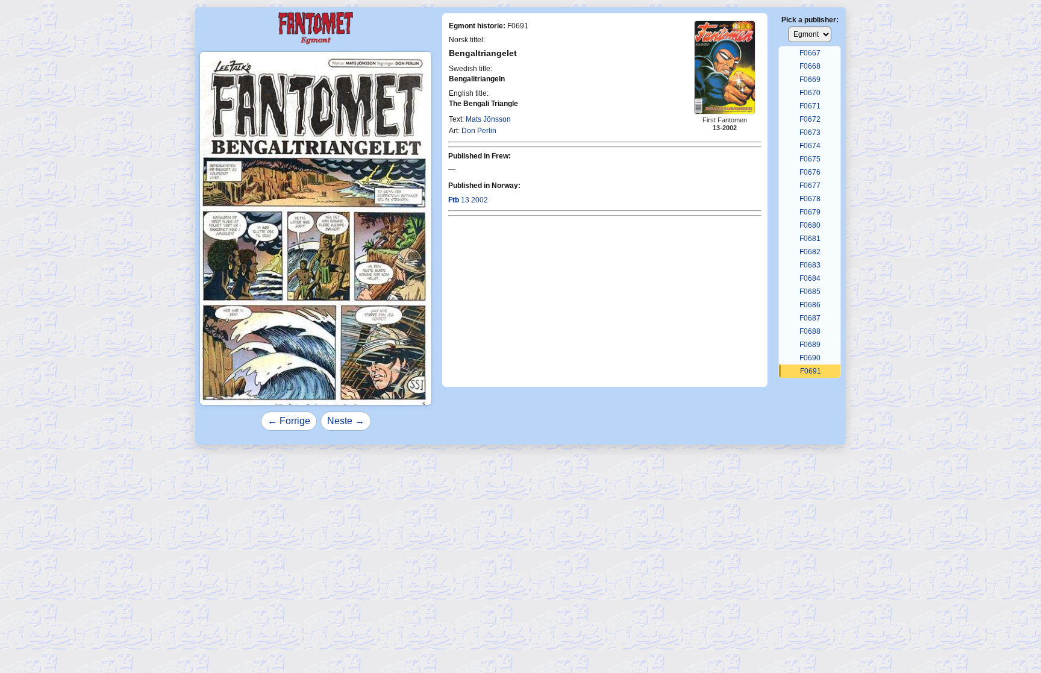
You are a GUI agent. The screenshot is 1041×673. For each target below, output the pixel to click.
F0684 (810, 278)
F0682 (810, 252)
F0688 (810, 331)
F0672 (810, 119)
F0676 (810, 172)
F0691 (810, 371)
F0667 (810, 53)
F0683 (810, 265)
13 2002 (468, 200)
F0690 (810, 358)
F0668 (810, 66)
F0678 (810, 199)
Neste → (345, 421)
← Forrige (288, 421)
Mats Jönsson (488, 119)
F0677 (810, 185)
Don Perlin (478, 131)
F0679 (810, 212)
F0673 (810, 132)
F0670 (810, 93)
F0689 (810, 344)
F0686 (810, 305)
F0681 (810, 238)
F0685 (810, 291)
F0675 (810, 159)
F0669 (810, 79)
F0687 (810, 318)
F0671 (810, 106)
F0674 (810, 146)
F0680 (810, 225)
